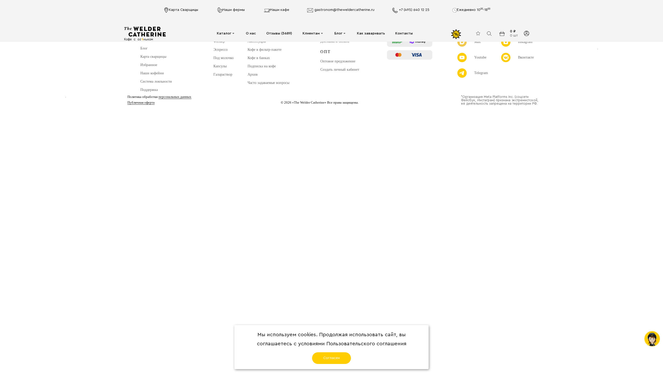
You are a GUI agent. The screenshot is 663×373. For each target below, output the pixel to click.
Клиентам (311, 33)
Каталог (224, 33)
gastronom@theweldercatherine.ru (344, 10)
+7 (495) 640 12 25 (414, 10)
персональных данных (174, 97)
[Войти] (526, 33)
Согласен (331, 358)
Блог (338, 33)
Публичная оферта (141, 102)
